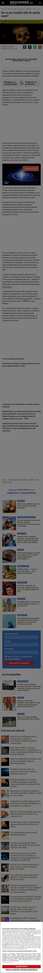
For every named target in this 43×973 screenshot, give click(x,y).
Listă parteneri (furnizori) (8, 962)
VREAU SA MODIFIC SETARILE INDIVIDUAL (21, 970)
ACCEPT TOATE (21, 966)
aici (14, 943)
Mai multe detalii (30, 935)
